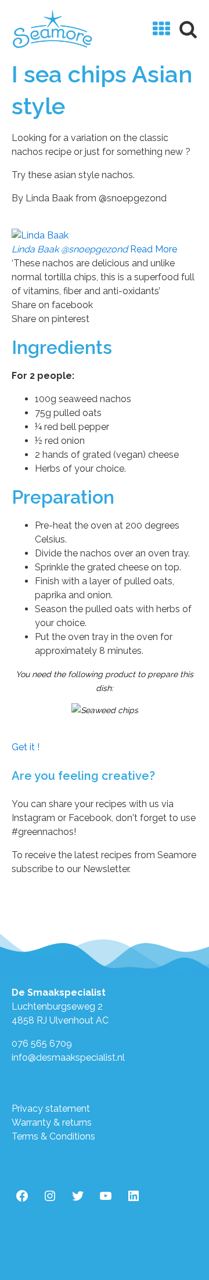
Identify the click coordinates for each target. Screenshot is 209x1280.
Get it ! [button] (25, 747)
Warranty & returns (52, 1122)
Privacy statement (51, 1108)
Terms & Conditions (53, 1136)
